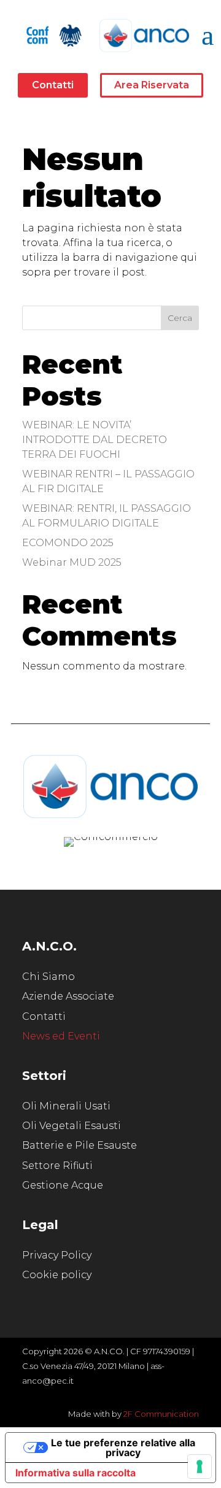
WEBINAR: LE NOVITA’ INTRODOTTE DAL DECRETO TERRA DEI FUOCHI (94, 439)
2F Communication (161, 1414)
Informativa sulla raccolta (75, 1473)
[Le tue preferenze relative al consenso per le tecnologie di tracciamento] (199, 1466)
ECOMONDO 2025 (68, 543)
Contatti (53, 85)
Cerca (180, 317)
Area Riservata (151, 85)
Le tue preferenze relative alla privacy (123, 1447)
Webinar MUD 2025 (72, 562)
